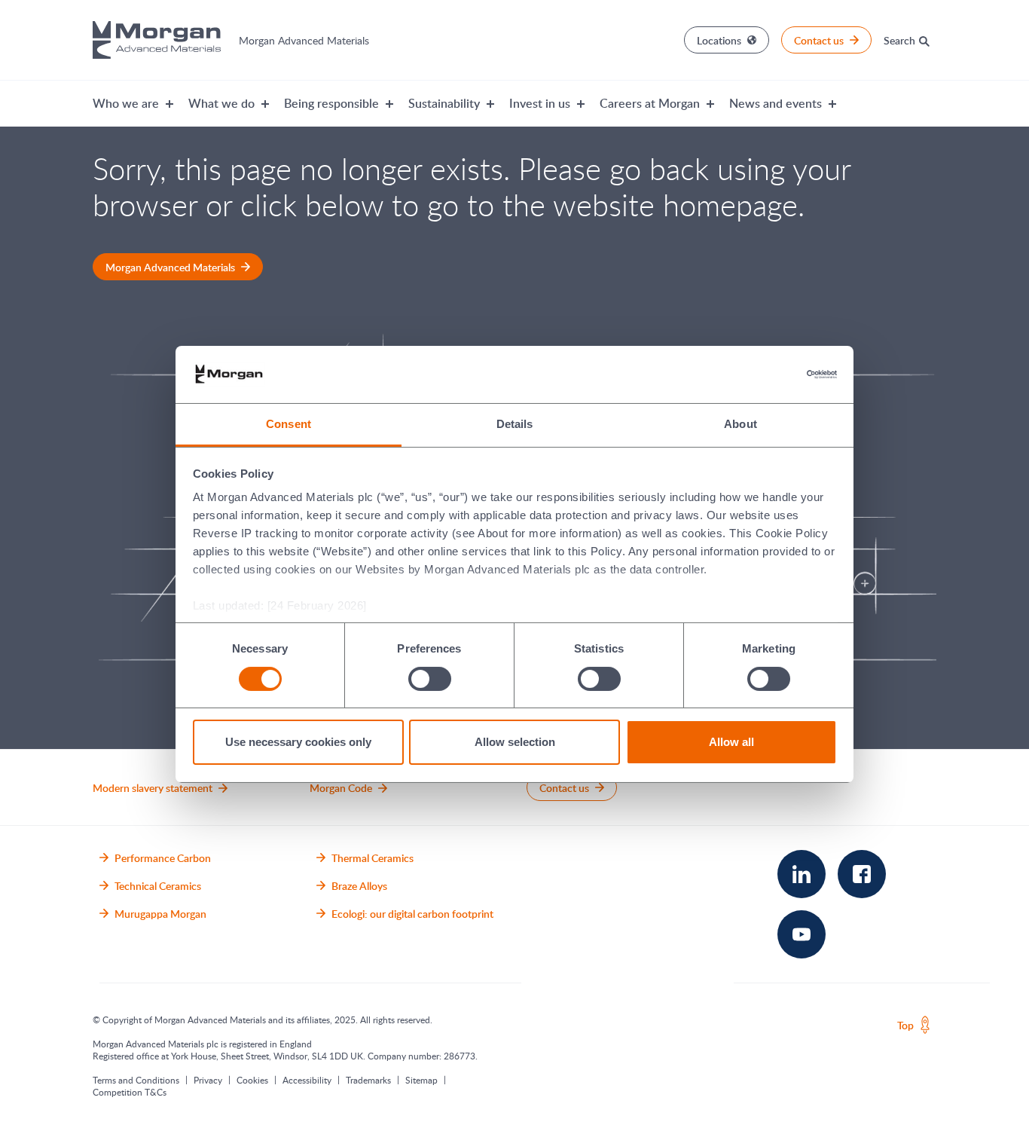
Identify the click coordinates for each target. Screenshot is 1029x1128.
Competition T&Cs (129, 1092)
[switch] (429, 678)
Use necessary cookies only (298, 741)
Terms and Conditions (136, 1080)
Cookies (252, 1080)
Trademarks (368, 1080)
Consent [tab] (288, 423)
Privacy (208, 1080)
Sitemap (421, 1080)
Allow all (731, 741)
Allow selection (515, 741)
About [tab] (740, 423)
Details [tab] (514, 423)
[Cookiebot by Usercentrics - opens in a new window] (771, 374)
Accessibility (306, 1080)
